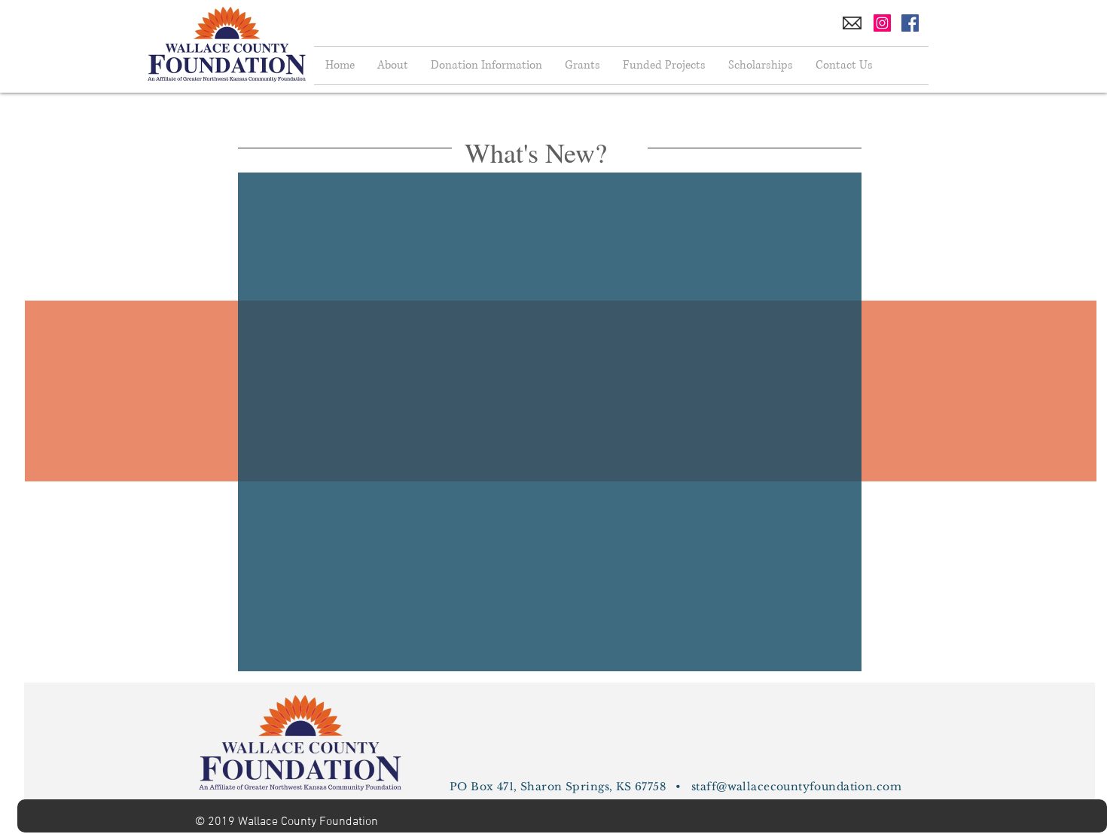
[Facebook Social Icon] (910, 23)
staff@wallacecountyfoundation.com (796, 786)
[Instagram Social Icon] (882, 23)
